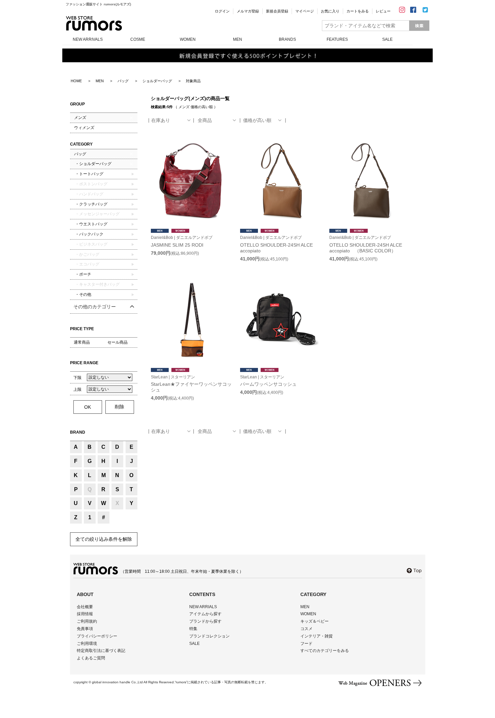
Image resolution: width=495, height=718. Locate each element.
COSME (137, 39)
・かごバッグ (86, 254)
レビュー (383, 11)
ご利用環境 (87, 643)
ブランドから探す (205, 621)
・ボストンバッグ (90, 184)
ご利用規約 (87, 621)
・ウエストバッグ (90, 224)
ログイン (222, 11)
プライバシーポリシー (97, 636)
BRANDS (287, 39)
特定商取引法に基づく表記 (101, 650)
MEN (237, 39)
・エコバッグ (86, 264)
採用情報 (85, 614)
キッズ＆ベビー (314, 621)
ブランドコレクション (209, 636)
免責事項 (85, 628)
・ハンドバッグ (88, 194)
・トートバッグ (88, 173)
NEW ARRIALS (203, 606)
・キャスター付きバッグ (97, 284)
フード (306, 643)
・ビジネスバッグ (90, 244)
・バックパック (88, 234)
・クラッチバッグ (90, 204)
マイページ (304, 11)
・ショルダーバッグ (92, 163)
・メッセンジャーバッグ (97, 214)
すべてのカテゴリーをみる (324, 650)
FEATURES (337, 39)
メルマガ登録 (248, 11)
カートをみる (357, 11)
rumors (94, 23)
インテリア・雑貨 (316, 636)
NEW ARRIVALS (88, 39)
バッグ (80, 154)
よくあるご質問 (91, 658)
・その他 (82, 294)
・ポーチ (82, 274)
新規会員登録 (277, 11)
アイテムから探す (205, 614)
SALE (387, 39)
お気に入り (330, 11)
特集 (193, 628)
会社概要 (85, 606)
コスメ (306, 628)
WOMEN (188, 39)
